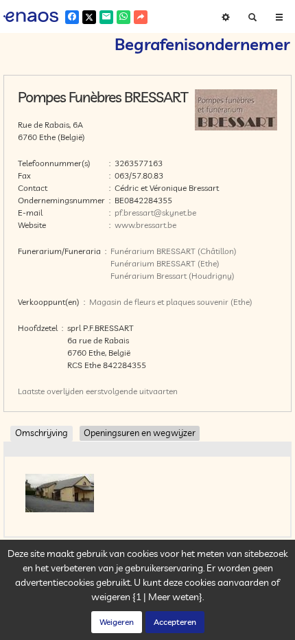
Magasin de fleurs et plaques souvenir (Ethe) (170, 302)
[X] (89, 17)
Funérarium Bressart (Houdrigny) (172, 276)
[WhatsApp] (123, 17)
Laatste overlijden (51, 391)
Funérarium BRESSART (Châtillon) (173, 251)
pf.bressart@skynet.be (155, 212)
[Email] (106, 17)
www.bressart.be (145, 225)
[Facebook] (72, 17)
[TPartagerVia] (141, 17)
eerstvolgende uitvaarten (132, 391)
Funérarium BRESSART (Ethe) (165, 263)
